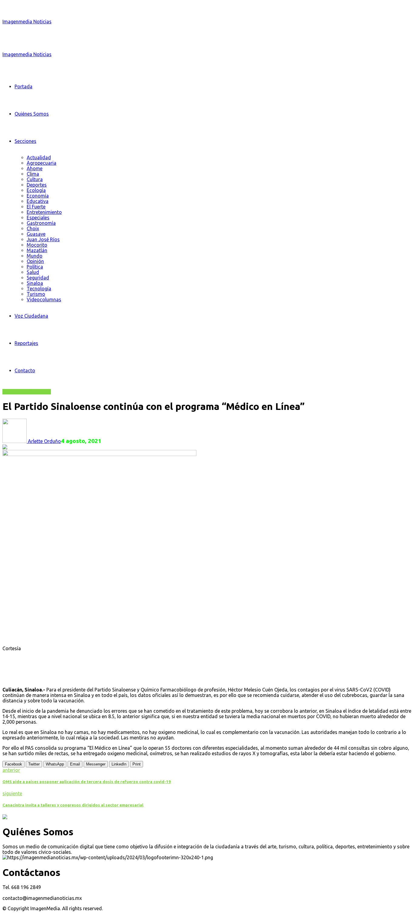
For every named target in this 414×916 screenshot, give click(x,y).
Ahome (34, 168)
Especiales (38, 217)
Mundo (34, 256)
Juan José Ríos (43, 239)
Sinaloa (35, 283)
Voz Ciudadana (31, 316)
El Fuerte (36, 206)
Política (35, 266)
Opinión (35, 261)
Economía (38, 195)
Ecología (36, 190)
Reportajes (26, 343)
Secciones (25, 141)
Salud (33, 272)
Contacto (25, 370)
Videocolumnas (44, 299)
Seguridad (38, 277)
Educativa (37, 201)
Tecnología (39, 288)
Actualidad (39, 157)
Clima (33, 174)
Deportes (37, 185)
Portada (23, 86)
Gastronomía (41, 223)
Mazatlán (37, 250)
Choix (33, 228)
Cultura (35, 179)
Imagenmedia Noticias (27, 21)
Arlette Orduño (44, 441)
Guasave (36, 234)
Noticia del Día (18, 391)
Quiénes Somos (32, 114)
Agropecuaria (41, 163)
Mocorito (37, 245)
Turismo (36, 294)
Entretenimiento (44, 212)
